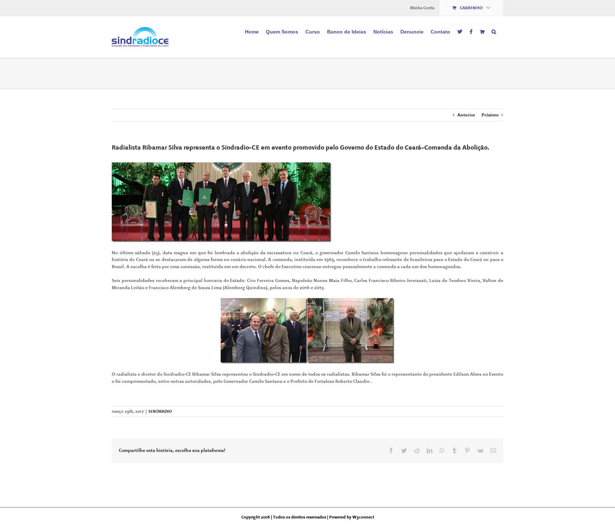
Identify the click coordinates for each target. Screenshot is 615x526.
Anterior (466, 115)
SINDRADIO (160, 411)
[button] (494, 31)
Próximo (490, 115)
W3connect (363, 517)
